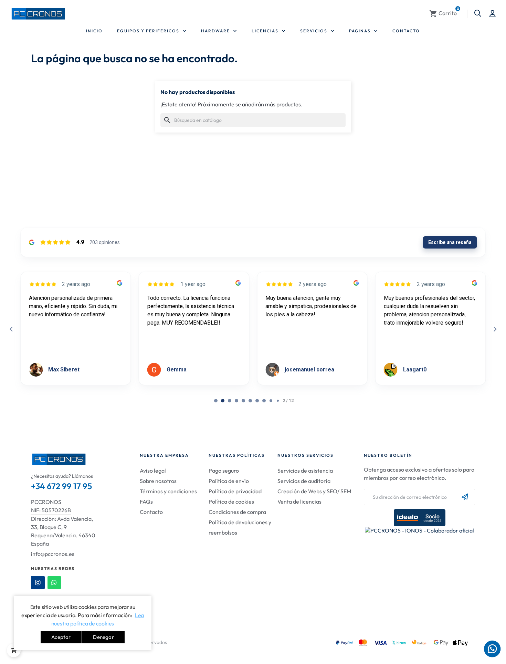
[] (14, 650)
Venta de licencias (299, 501)
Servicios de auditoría (303, 480)
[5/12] (250, 400)
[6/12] (257, 400)
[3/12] (236, 400)
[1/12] (222, 400)
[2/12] (229, 400)
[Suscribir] (465, 497)
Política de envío (229, 480)
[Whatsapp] (54, 583)
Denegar (103, 637)
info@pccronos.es (52, 553)
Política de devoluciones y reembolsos (240, 527)
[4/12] (243, 400)
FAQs (146, 501)
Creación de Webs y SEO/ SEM (314, 491)
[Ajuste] (492, 13)
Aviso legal (153, 470)
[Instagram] (38, 583)
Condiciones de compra (237, 511)
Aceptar (61, 637)
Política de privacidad (235, 491)
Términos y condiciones (168, 491)
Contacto (151, 511)
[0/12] (215, 400)
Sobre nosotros (158, 480)
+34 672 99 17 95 (61, 486)
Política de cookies (231, 501)
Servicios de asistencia (305, 470)
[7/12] (264, 400)
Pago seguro (224, 470)
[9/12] (277, 400)
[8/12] (270, 400)
